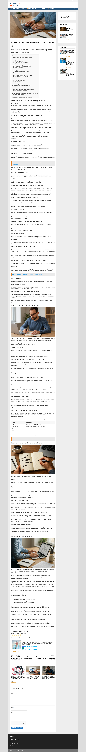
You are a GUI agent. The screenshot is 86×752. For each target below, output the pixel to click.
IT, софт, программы (27, 0)
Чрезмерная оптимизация (19, 86)
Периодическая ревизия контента (21, 90)
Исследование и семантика (20, 80)
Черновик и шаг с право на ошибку (21, 82)
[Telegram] (74, 0)
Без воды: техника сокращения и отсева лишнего (22, 68)
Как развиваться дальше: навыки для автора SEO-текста (24, 95)
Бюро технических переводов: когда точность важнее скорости (69, 36)
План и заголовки (18, 81)
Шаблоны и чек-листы (19, 67)
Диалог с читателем (18, 77)
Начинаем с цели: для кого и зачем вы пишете (21, 58)
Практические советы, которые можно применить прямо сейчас (25, 93)
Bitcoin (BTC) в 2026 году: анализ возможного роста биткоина (70, 29)
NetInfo (15, 4)
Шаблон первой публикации (20, 94)
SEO (22, 0)
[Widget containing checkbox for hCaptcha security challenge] (18, 723)
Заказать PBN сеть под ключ (15, 0)
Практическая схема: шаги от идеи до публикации (22, 79)
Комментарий (14, 693)
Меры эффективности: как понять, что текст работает (23, 89)
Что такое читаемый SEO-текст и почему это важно (22, 57)
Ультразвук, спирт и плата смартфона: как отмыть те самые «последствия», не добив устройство (70, 52)
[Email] (75, 0)
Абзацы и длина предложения (20, 63)
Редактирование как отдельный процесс (22, 71)
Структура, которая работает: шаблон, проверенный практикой (25, 60)
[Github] (72, 0)
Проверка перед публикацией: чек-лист (20, 84)
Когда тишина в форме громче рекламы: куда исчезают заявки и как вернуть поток (48, 677)
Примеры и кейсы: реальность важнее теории (23, 66)
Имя (12, 707)
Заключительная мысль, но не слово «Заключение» (23, 97)
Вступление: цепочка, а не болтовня (21, 62)
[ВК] (71, 0)
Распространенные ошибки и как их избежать (22, 85)
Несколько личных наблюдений (19, 91)
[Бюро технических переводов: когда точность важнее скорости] (63, 34)
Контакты (33, 0)
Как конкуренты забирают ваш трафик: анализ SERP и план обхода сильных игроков (33, 677)
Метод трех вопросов (18, 70)
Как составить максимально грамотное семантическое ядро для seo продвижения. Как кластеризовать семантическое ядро (18, 679)
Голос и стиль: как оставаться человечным (21, 76)
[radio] (12, 635)
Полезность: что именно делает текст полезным (22, 65)
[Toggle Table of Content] (36, 56)
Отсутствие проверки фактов (20, 88)
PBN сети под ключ (65, 17)
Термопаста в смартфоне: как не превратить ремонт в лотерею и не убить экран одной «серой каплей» (70, 72)
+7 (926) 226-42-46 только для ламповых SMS (31, 649)
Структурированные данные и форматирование (23, 75)
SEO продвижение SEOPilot (66, 16)
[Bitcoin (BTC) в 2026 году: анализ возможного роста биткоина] (63, 27)
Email (12, 712)
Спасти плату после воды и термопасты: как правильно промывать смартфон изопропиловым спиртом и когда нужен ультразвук (70, 62)
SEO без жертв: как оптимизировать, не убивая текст (23, 72)
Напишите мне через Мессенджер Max (30, 646)
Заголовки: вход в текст (19, 61)
